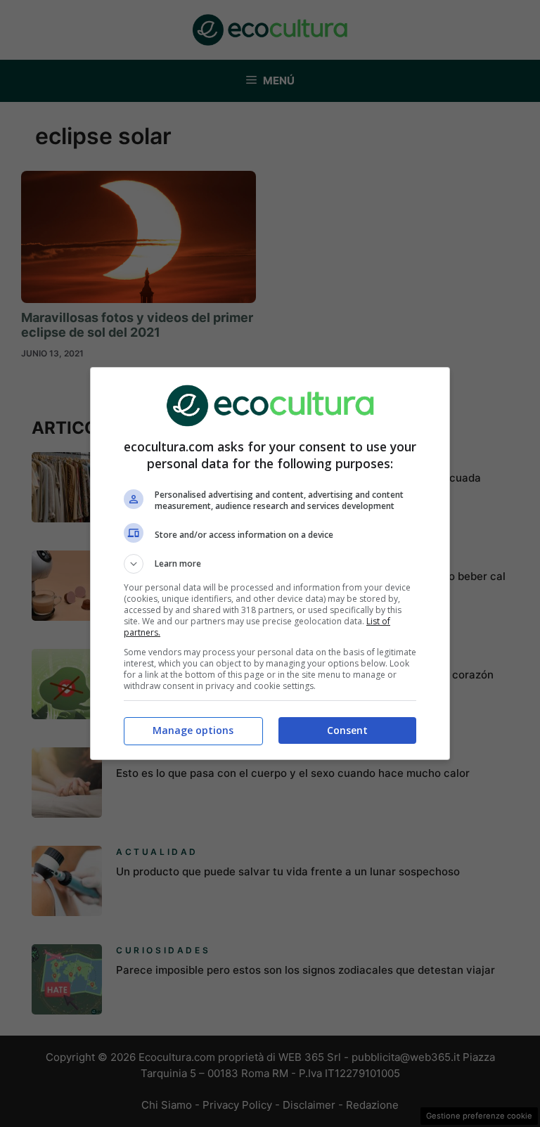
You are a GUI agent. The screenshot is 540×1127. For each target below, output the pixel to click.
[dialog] (270, 563)
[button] (270, 564)
